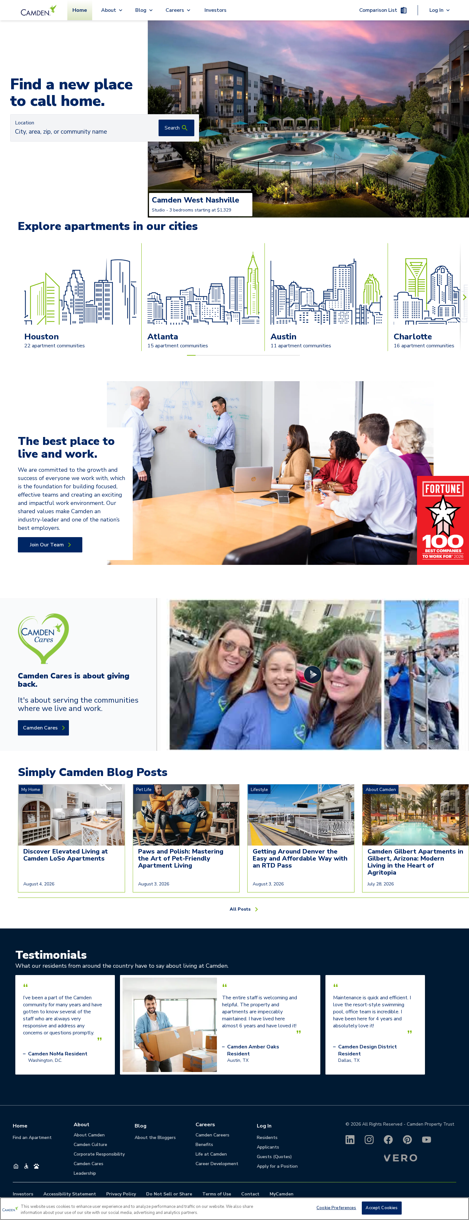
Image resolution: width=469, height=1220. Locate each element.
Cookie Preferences (336, 1208)
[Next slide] (464, 297)
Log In (264, 1125)
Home (79, 10)
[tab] (165, 190)
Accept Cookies (382, 1208)
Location (24, 122)
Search (172, 127)
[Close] (459, 1208)
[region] (234, 1208)
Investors (216, 10)
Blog (140, 1125)
